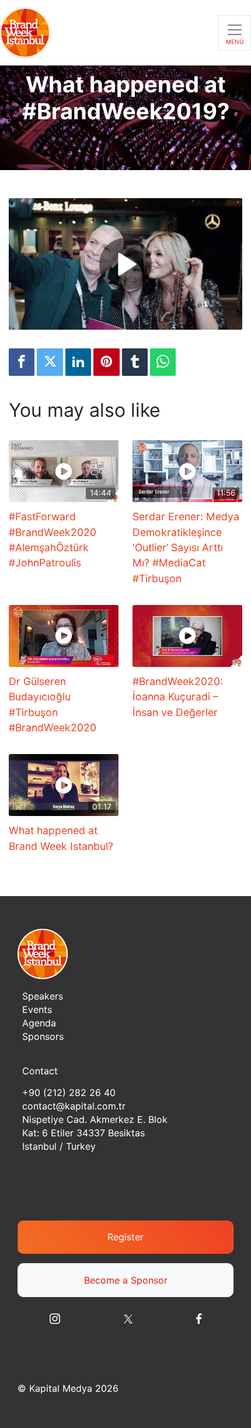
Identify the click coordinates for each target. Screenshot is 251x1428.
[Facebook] (21, 362)
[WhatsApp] (163, 362)
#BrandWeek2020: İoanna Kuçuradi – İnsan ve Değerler (178, 696)
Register (125, 1237)
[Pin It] (106, 362)
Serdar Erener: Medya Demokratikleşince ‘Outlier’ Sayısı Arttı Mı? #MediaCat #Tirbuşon (186, 547)
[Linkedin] (78, 362)
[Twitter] (49, 362)
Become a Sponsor (126, 1280)
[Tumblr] (135, 362)
